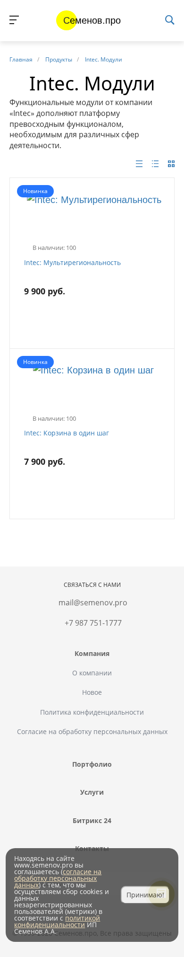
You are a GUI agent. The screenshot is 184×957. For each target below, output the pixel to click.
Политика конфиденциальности (92, 712)
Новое (92, 692)
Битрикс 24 (92, 820)
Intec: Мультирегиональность (72, 262)
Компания (92, 653)
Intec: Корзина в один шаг (66, 432)
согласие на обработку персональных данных (57, 878)
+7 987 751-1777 (93, 623)
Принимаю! (145, 894)
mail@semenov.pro (93, 602)
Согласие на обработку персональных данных (92, 731)
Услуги (92, 792)
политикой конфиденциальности (57, 921)
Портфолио (92, 764)
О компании (92, 672)
